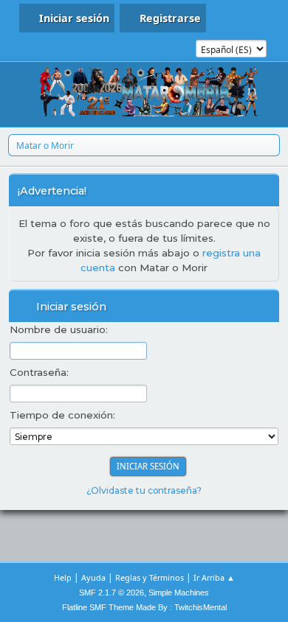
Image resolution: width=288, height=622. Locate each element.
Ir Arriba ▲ (214, 577)
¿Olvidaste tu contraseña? (144, 490)
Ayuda (93, 577)
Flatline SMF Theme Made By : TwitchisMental (144, 607)
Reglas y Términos (149, 577)
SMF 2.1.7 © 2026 (111, 592)
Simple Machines (178, 592)
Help (63, 577)
